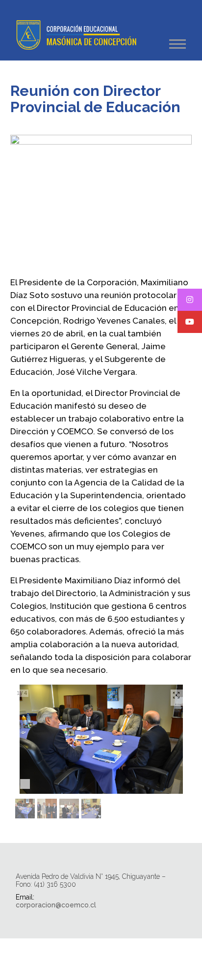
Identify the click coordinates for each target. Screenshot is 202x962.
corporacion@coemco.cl (56, 905)
